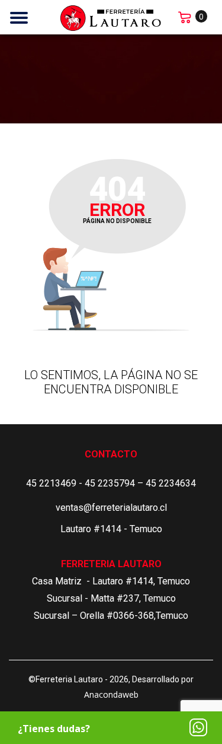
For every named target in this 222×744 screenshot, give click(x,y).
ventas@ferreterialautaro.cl (111, 507)
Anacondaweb (111, 694)
